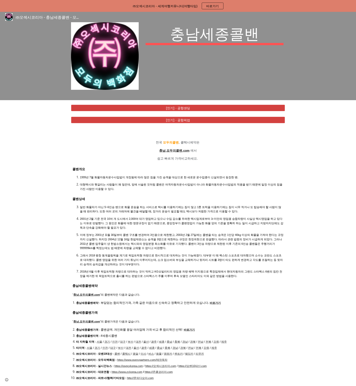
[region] (178, 6)
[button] (6, 379)
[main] (214, 34)
